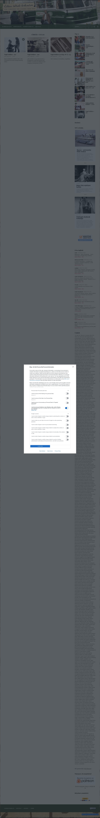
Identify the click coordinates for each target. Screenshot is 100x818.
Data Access (50, 451)
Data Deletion (42, 451)
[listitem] (50, 390)
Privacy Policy (58, 451)
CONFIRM (40, 446)
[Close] (73, 367)
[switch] (67, 393)
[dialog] (50, 409)
